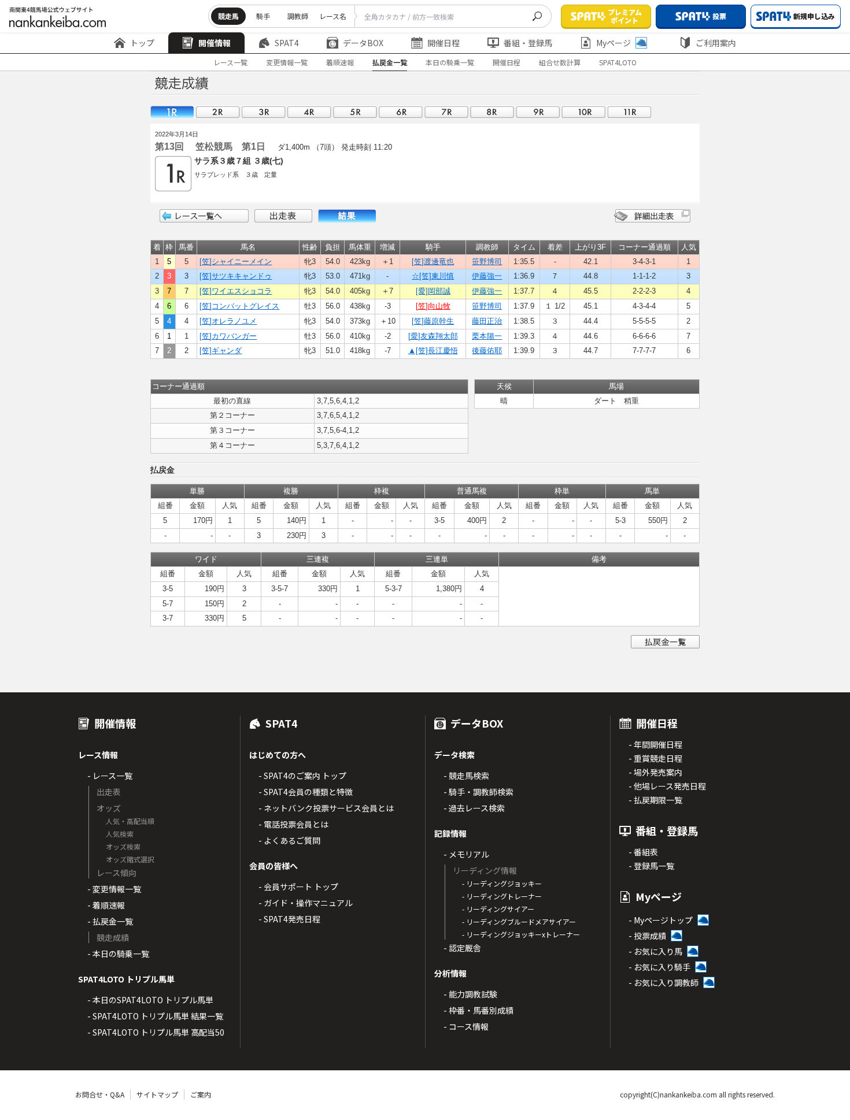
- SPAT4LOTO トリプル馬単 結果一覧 (155, 1016)
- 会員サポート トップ (298, 886)
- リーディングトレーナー (502, 896)
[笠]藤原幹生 (433, 321)
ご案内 (200, 1094)
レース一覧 (230, 62)
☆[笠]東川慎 (433, 276)
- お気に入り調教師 (664, 982)
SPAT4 (287, 43)
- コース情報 (466, 1026)
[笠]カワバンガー (228, 336)
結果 (347, 215)
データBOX (363, 43)
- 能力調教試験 (470, 994)
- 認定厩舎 (462, 948)
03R (264, 112)
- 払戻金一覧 (110, 921)
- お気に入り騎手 (659, 967)
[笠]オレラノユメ (228, 321)
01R (172, 112)
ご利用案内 (716, 43)
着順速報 (340, 62)
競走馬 (228, 16)
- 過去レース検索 (474, 808)
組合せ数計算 (560, 62)
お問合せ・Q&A (99, 1094)
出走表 (283, 215)
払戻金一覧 (389, 62)
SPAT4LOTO (618, 62)
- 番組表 (643, 852)
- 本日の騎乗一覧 (118, 953)
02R (218, 112)
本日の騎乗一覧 (450, 62)
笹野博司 (487, 261)
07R (446, 112)
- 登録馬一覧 (651, 865)
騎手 (263, 16)
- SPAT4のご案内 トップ (302, 775)
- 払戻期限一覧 (655, 800)
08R (492, 112)
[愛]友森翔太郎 (433, 336)
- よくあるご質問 (289, 840)
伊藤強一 (487, 276)
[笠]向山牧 (433, 306)
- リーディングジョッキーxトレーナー (521, 934)
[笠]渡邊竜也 (433, 261)
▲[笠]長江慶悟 (433, 350)
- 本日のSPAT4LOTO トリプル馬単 (150, 1000)
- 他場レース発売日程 (667, 786)
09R (538, 112)
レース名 (332, 16)
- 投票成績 (647, 935)
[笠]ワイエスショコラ (235, 291)
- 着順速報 (106, 905)
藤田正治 (487, 321)
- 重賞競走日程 (655, 758)
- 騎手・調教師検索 (478, 792)
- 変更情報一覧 (114, 889)
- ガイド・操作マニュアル (305, 902)
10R (583, 112)
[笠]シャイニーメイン (235, 261)
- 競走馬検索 (466, 775)
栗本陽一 (487, 336)
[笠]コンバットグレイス (239, 306)
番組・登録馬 (528, 43)
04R (309, 112)
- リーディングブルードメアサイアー (519, 921)
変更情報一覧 (287, 62)
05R (355, 112)
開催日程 (443, 43)
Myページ (613, 43)
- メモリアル (466, 854)
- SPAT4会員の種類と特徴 (305, 792)
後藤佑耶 (487, 350)
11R (629, 112)
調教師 (297, 16)
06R (401, 112)
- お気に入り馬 (655, 951)
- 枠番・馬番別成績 (478, 1010)
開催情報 (214, 43)
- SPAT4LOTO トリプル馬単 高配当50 (155, 1032)
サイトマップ (157, 1094)
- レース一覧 (109, 775)
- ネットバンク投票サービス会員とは (326, 808)
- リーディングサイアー (498, 909)
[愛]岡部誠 (433, 291)
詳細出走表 (652, 215)
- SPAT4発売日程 (289, 919)
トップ (142, 43)
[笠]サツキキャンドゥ (235, 276)
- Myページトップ (661, 920)
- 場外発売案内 (655, 772)
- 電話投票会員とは (293, 824)
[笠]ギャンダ (220, 350)
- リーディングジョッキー (502, 883)
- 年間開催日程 (655, 744)
